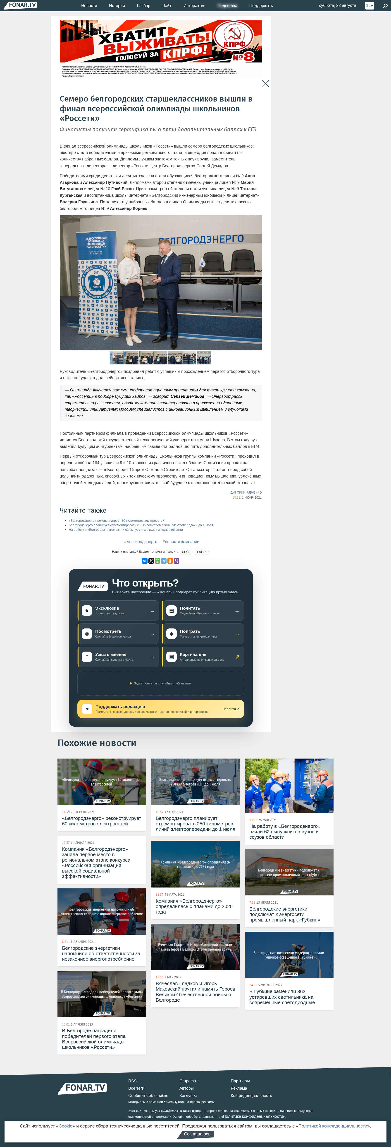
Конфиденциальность (251, 1095)
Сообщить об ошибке (148, 1095)
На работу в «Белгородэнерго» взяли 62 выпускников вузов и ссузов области (126, 530)
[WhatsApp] (157, 561)
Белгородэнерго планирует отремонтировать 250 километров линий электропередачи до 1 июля (141, 525)
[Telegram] (164, 561)
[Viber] (176, 561)
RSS (132, 1081)
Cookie (65, 1126)
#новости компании (181, 541)
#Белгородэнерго (140, 541)
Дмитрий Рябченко (246, 492)
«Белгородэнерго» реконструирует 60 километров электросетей (116, 521)
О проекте (189, 1081)
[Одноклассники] (170, 561)
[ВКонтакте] (145, 561)
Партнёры (240, 1081)
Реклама (239, 1088)
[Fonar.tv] (20, 5)
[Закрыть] (265, 83)
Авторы (186, 1088)
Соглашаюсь (197, 1134)
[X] (151, 561)
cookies (169, 1110)
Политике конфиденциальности (253, 1116)
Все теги (136, 1088)
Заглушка (188, 1095)
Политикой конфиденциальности (332, 1126)
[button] (257, 219)
